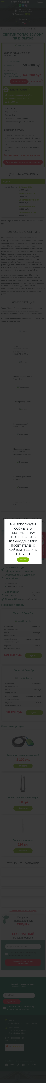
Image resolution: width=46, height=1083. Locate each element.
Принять (23, 560)
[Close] (39, 521)
